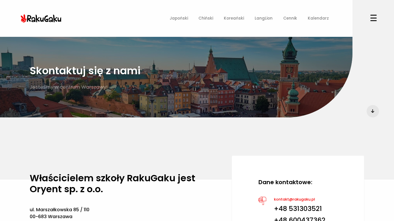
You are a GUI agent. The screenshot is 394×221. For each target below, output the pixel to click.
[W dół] (373, 111)
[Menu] (373, 18)
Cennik (290, 18)
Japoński (179, 18)
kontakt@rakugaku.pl (294, 199)
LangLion (264, 18)
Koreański (234, 18)
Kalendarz (318, 18)
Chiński (205, 18)
